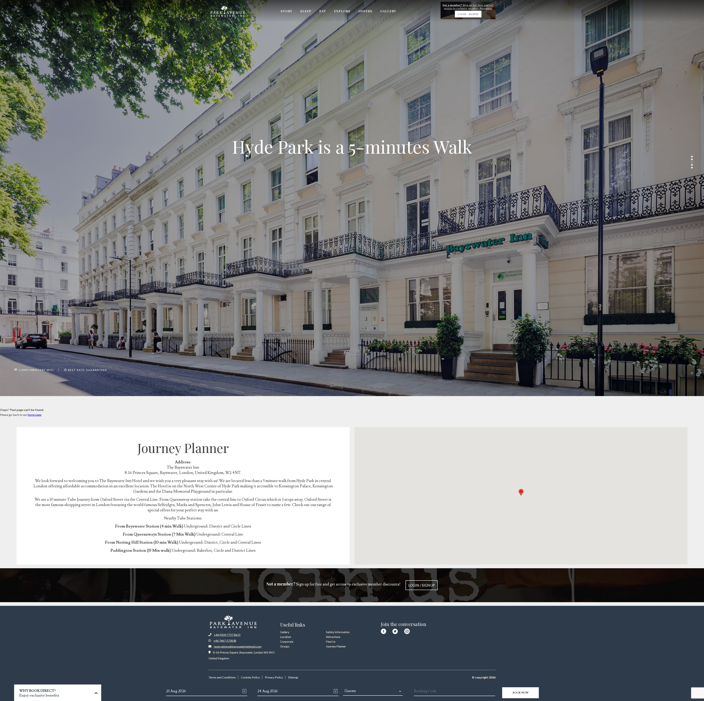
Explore (342, 11)
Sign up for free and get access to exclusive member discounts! (350, 584)
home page (34, 414)
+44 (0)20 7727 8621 (227, 634)
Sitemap (293, 677)
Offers (365, 11)
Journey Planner (336, 646)
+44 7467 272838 (224, 640)
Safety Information (338, 632)
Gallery (388, 11)
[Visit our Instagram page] (407, 630)
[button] (521, 492)
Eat (322, 11)
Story (286, 11)
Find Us (331, 641)
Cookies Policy (250, 677)
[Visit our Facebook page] (383, 630)
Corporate (286, 641)
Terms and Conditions (222, 677)
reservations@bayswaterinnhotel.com (237, 646)
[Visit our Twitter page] (395, 630)
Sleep (305, 11)
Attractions (333, 636)
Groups (284, 646)
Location (285, 636)
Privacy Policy (274, 677)
